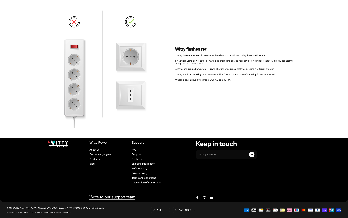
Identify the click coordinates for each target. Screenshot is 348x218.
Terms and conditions (144, 177)
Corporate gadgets (100, 154)
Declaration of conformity (146, 182)
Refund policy (139, 168)
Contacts (137, 159)
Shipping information (143, 163)
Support (136, 154)
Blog (92, 163)
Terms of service (36, 212)
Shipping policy (49, 212)
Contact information (63, 212)
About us (94, 149)
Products (94, 159)
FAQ (134, 149)
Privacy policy (140, 173)
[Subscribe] (251, 154)
